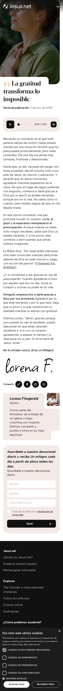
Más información (32, 644)
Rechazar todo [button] (45, 684)
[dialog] (31, 659)
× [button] (59, 631)
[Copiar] (18, 384)
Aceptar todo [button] (17, 684)
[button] (31, 678)
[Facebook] (27, 384)
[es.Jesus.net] (17, 6)
